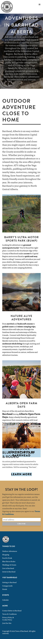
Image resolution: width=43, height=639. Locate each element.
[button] (39, 4)
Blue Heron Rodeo (8, 561)
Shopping (5, 554)
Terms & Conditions (9, 614)
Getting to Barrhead (9, 582)
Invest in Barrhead (8, 571)
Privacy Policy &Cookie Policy (8, 618)
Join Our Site (6, 623)
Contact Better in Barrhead (11, 610)
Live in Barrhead (8, 568)
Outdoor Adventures (9, 551)
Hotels (4, 589)
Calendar (5, 600)
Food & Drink (7, 558)
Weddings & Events (9, 565)
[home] (6, 7)
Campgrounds (7, 586)
